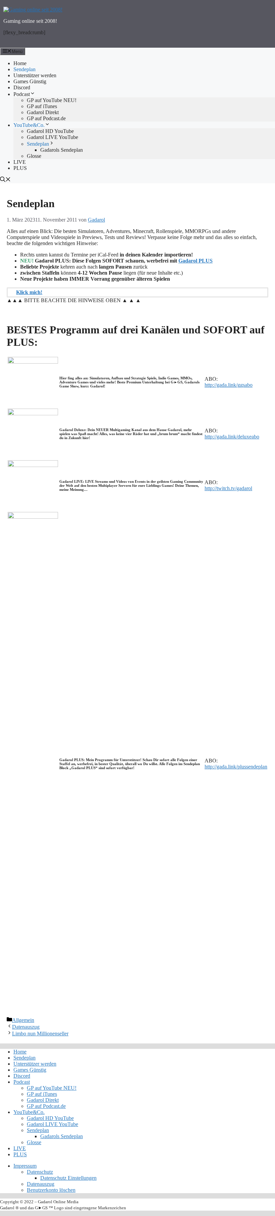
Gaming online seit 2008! (30, 21)
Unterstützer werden (34, 75)
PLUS (20, 168)
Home (19, 63)
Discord (21, 87)
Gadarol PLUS (195, 261)
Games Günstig (29, 81)
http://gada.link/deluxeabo (232, 436)
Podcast (21, 94)
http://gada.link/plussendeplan (236, 766)
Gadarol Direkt (43, 112)
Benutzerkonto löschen (51, 1190)
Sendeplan (24, 69)
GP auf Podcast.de (46, 118)
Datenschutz (40, 1172)
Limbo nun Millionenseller (40, 1033)
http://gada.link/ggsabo (229, 385)
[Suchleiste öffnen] (137, 180)
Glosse (34, 156)
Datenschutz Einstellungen (68, 1178)
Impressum (25, 1166)
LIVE (19, 162)
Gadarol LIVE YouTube (52, 137)
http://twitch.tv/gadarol (228, 488)
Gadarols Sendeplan (61, 150)
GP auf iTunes (42, 106)
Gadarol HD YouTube (50, 131)
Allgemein (23, 1020)
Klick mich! (29, 292)
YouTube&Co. (29, 125)
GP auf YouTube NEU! (51, 100)
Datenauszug (26, 1027)
